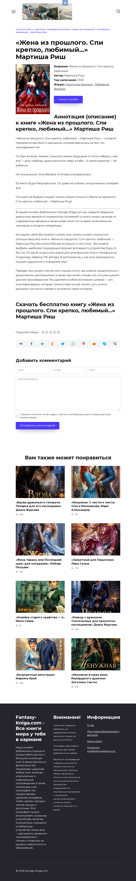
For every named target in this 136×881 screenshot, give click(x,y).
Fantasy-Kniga (24, 29)
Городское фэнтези (79, 84)
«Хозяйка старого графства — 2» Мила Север (40, 619)
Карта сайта (94, 741)
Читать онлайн (68, 99)
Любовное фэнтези (58, 29)
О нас (90, 725)
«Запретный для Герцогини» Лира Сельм (92, 561)
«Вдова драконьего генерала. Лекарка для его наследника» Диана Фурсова (38, 506)
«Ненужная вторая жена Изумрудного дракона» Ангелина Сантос (89, 678)
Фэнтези (40, 29)
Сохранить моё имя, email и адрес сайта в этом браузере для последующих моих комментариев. (65, 416)
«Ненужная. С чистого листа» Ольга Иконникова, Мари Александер (93, 506)
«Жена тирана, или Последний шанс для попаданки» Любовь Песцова (39, 563)
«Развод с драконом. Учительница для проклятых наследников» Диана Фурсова (94, 621)
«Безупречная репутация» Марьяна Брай (35, 676)
